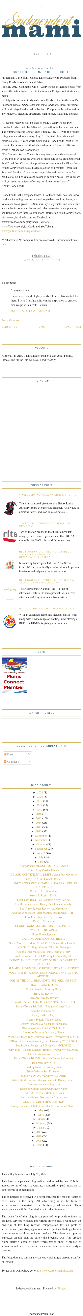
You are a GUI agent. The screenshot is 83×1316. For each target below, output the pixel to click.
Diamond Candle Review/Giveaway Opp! (43, 1089)
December (41, 836)
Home (35, 54)
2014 (39, 822)
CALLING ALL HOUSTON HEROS (43, 938)
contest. (43, 260)
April (41, 1114)
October (41, 844)
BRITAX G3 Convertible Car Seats (44, 1093)
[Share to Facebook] (45, 256)
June (41, 861)
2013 (39, 827)
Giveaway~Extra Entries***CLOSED (43, 1028)
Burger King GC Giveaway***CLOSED (46, 608)
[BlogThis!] (37, 256)
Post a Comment (11, 320)
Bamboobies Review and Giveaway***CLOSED (43, 1045)
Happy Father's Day (43, 1015)
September (41, 848)
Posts (9, 754)
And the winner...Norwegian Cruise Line (43, 1097)
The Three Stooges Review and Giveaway (43, 908)
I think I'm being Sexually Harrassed (43, 917)
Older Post (10, 327)
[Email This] (34, 256)
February (41, 1123)
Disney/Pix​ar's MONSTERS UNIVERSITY (44, 866)
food (56, 260)
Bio (49, 54)
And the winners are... (43, 1011)
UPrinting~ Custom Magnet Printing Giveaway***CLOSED (43, 1050)
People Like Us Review (43, 891)
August (41, 853)
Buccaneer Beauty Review (43, 998)
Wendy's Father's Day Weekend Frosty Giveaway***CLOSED (43, 1037)
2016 (39, 814)
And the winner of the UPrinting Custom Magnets (43, 956)
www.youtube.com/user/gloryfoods (21, 231)
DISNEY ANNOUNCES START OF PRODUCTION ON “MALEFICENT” (43, 885)
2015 (39, 818)
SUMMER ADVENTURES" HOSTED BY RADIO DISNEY (43, 968)
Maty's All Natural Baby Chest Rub (43, 1101)
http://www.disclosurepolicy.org (54, 1270)
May (41, 1110)
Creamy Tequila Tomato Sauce (43, 1019)
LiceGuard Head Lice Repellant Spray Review (43, 900)
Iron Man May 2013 (43, 1063)
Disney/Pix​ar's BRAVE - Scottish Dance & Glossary (43, 1058)
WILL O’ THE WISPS (43, 930)
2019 (39, 801)
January (41, 1127)
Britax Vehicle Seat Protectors (43, 1071)
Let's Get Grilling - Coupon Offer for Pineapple (44, 947)
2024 (40, 792)
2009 (39, 1140)
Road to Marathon (43, 921)
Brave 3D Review (43, 993)
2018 (39, 805)
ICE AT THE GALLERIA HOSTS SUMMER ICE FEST (43, 980)
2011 (39, 1132)
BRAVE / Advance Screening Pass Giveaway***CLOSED (43, 1041)
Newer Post (72, 327)
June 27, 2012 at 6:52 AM (30, 311)
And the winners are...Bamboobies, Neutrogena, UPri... (43, 913)
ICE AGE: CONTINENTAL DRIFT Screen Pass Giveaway (44, 874)
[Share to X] (41, 256)
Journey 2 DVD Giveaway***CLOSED (43, 1075)
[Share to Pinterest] (49, 256)
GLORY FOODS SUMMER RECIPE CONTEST (43, 926)
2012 (39, 831)
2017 (39, 810)
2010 (39, 1136)
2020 (40, 796)
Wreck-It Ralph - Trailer (43, 895)
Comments (12, 761)
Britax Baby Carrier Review (43, 870)
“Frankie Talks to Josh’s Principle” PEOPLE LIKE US (43, 1002)
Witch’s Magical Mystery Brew (43, 989)
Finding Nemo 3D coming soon (44, 1067)
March (41, 1119)
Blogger (61, 1288)
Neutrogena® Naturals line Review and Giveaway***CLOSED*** (46, 581)
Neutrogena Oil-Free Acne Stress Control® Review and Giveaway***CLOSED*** (45, 554)
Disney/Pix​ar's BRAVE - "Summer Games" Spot (43, 1006)
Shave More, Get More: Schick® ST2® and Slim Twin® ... (43, 943)
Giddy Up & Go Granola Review (43, 879)
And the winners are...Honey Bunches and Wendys (43, 904)
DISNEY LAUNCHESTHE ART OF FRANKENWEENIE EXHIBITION (44, 962)
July (41, 857)
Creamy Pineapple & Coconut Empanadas (43, 1024)
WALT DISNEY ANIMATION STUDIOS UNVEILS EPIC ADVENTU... (43, 974)
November (41, 840)
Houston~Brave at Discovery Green (43, 1032)
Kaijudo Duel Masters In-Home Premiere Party (44, 952)
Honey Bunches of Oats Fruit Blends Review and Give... (43, 1106)
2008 (39, 1145)
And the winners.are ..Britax (43, 1054)
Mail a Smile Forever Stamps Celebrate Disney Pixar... (43, 1080)
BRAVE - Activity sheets (43, 985)
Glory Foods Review (43, 934)
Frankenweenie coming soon (43, 1084)
